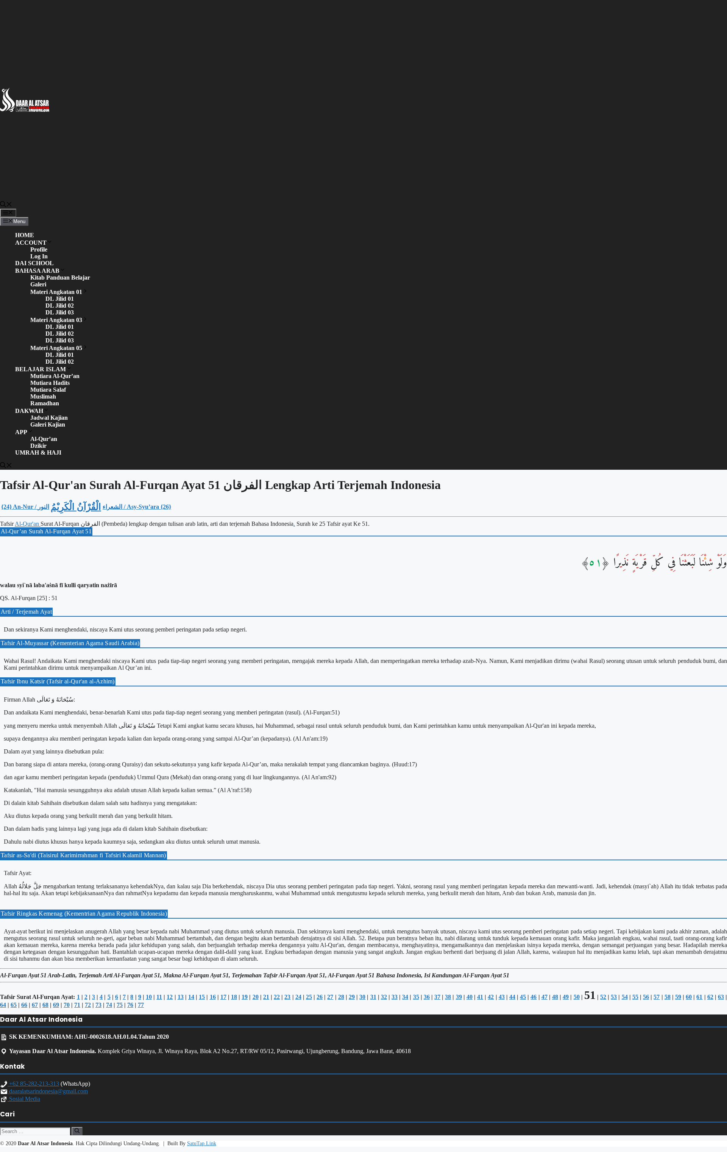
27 (330, 997)
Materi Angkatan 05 (56, 348)
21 (266, 997)
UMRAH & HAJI (38, 452)
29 (352, 997)
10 (149, 997)
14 (191, 997)
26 (320, 997)
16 (213, 997)
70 (67, 1005)
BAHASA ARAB (37, 270)
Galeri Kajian (47, 424)
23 (287, 997)
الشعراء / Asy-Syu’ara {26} (137, 506)
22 (277, 997)
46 (533, 997)
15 (202, 997)
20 (256, 997)
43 (502, 997)
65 (14, 1005)
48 (555, 997)
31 (373, 997)
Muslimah (43, 396)
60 (689, 997)
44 (512, 997)
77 (141, 1005)
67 (35, 1005)
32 (384, 997)
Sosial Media (24, 1099)
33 (395, 997)
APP (21, 432)
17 (223, 997)
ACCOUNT (31, 242)
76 (130, 1005)
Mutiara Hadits (50, 383)
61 (699, 997)
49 (566, 997)
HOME (24, 235)
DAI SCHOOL (34, 263)
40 (469, 997)
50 (577, 997)
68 (45, 1005)
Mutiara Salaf (48, 389)
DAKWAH (29, 411)
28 (341, 997)
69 (56, 1005)
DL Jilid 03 (59, 312)
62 (710, 997)
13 (181, 997)
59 (678, 997)
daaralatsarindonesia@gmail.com (48, 1091)
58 (668, 997)
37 (437, 997)
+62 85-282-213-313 (33, 1083)
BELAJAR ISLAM (40, 369)
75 (120, 1005)
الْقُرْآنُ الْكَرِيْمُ (76, 507)
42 (491, 997)
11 (159, 997)
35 (416, 997)
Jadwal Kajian (49, 417)
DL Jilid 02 (59, 305)
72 (88, 1005)
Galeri (38, 284)
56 (646, 997)
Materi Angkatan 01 (56, 292)
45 (523, 997)
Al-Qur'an (28, 524)
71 (77, 1005)
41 (480, 997)
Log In (39, 256)
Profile (38, 249)
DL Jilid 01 (59, 298)
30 (362, 997)
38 (448, 997)
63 (721, 997)
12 (170, 997)
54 (625, 997)
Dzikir (38, 445)
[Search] (77, 1131)
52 (603, 997)
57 (657, 997)
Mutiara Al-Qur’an (55, 376)
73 (98, 1005)
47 (544, 997)
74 (109, 1005)
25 (309, 997)
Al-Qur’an (43, 439)
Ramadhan (44, 403)
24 (298, 997)
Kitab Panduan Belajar (60, 277)
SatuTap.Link (201, 1143)
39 (459, 997)
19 (245, 997)
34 (405, 997)
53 (614, 997)
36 (427, 997)
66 (24, 1005)
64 (3, 1005)
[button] (6, 205)
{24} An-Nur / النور (25, 506)
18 (234, 997)
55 (635, 997)
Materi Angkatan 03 (56, 320)
